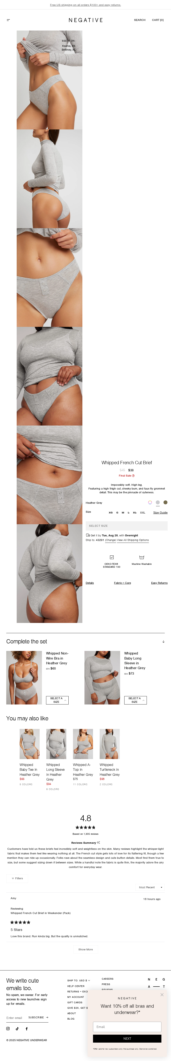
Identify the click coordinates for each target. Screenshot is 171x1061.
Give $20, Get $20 (79, 1008)
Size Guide (160, 512)
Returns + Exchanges (82, 991)
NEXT (127, 1039)
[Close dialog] (162, 995)
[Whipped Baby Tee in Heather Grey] (30, 744)
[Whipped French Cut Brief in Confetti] (150, 503)
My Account (75, 997)
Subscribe (36, 1017)
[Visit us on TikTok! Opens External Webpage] (18, 1028)
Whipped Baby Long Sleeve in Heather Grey (134, 660)
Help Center (75, 986)
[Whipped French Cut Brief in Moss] (165, 503)
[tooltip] (98, 842)
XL (135, 513)
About (71, 1013)
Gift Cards (75, 1002)
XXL (143, 512)
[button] (17, 20)
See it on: (68, 40)
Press (106, 984)
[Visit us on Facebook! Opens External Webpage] (27, 1028)
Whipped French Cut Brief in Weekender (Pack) (40, 913)
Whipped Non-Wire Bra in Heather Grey (57, 658)
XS (111, 513)
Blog (71, 1019)
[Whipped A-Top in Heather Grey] (83, 744)
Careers (107, 979)
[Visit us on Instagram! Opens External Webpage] (8, 1028)
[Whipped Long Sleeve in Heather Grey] (56, 744)
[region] (85, 5)
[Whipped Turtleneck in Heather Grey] (110, 744)
